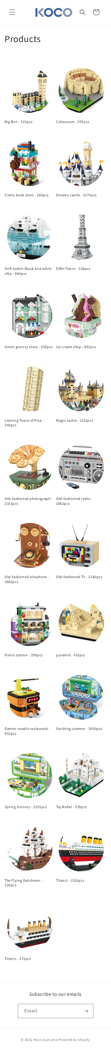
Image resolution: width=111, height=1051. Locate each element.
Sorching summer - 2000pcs (79, 728)
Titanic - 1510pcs (70, 880)
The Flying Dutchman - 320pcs (24, 883)
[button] (12, 12)
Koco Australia (46, 1040)
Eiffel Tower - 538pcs (73, 268)
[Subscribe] (86, 1011)
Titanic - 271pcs (18, 958)
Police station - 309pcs (24, 655)
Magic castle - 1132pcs (74, 420)
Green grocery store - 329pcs (29, 346)
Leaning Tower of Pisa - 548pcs (24, 423)
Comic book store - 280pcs (27, 195)
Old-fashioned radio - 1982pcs (74, 501)
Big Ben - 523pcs (19, 121)
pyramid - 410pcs (70, 655)
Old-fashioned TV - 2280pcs (79, 576)
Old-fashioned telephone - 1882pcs (27, 579)
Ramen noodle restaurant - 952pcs (27, 731)
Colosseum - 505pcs (72, 121)
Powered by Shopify (74, 1040)
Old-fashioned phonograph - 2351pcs (29, 501)
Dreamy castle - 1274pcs (76, 195)
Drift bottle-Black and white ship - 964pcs (28, 271)
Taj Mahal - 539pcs (71, 806)
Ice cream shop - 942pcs (76, 346)
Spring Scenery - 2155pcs (26, 806)
